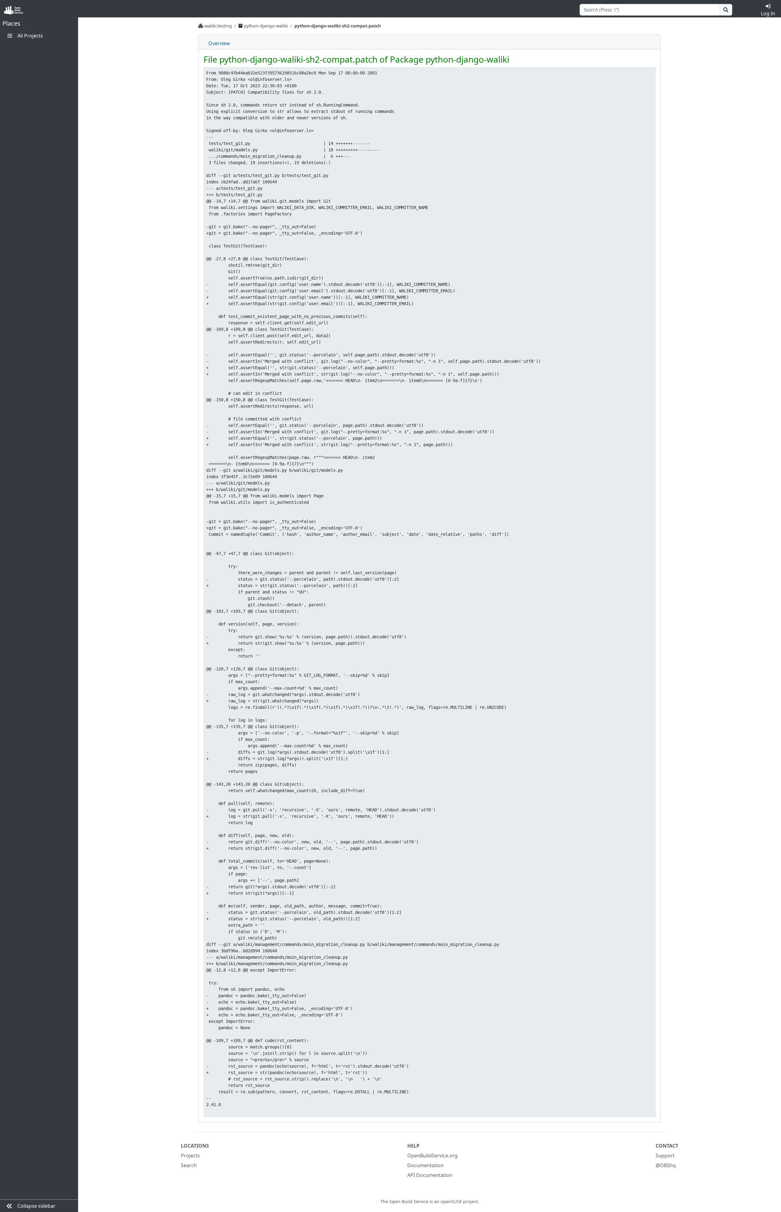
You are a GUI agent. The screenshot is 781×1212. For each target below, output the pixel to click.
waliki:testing (218, 26)
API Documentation (429, 1175)
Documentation (425, 1165)
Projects (190, 1155)
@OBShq (666, 1165)
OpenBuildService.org (432, 1155)
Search (189, 1165)
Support (665, 1155)
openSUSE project (459, 1201)
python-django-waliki (266, 26)
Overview (219, 43)
